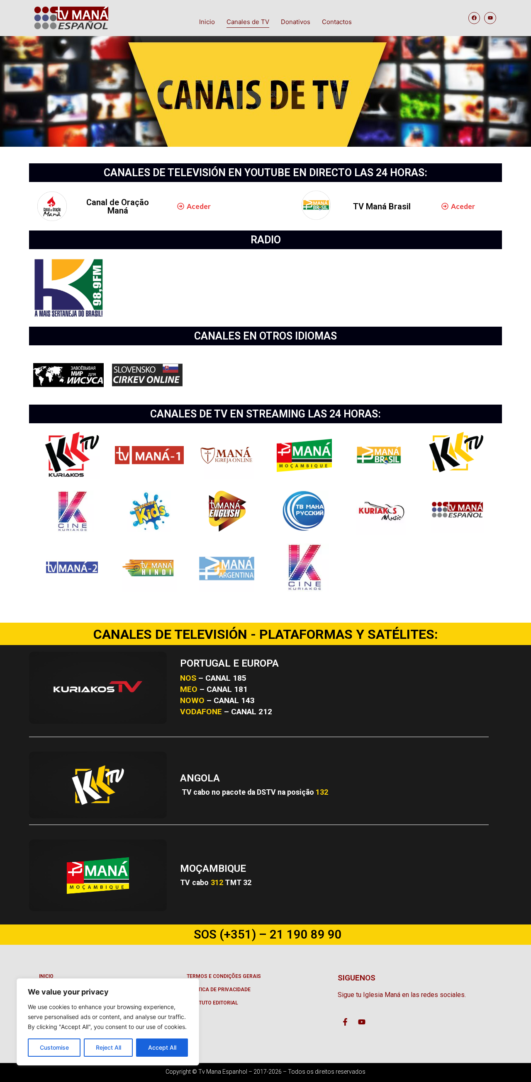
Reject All (108, 1047)
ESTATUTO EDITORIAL (212, 1003)
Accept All (162, 1047)
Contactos (337, 22)
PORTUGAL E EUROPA (229, 663)
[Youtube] (490, 18)
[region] (108, 1021)
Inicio (207, 22)
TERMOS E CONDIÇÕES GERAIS (224, 976)
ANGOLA (200, 778)
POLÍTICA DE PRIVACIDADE (219, 989)
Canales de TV (248, 22)
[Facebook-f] (345, 1021)
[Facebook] (474, 18)
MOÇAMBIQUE (213, 868)
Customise (54, 1047)
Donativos (295, 22)
